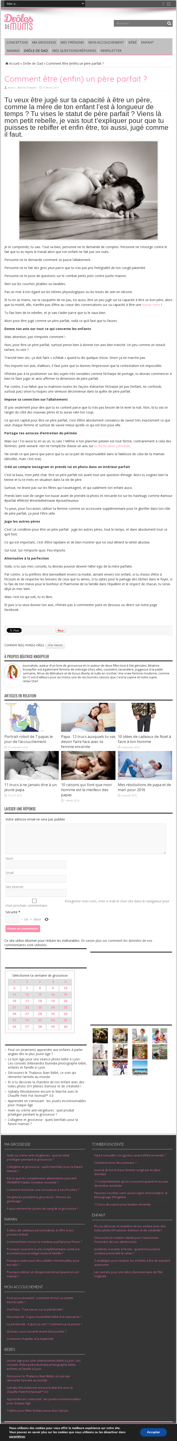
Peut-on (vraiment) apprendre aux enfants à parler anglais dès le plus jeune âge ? (45, 1051)
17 (27, 1001)
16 (14, 1001)
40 (65, 1026)
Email (10, 872)
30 (65, 1013)
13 (40, 994)
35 (65, 1020)
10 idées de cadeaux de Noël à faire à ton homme (144, 739)
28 (40, 1013)
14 (53, 994)
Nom (9, 858)
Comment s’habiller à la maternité (30, 1339)
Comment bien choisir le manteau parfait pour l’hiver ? (44, 1242)
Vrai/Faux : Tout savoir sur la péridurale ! (35, 1309)
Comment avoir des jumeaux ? (115, 1163)
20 (65, 1001)
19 (53, 1001)
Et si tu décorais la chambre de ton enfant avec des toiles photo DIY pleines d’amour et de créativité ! (46, 1084)
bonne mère (151, 304)
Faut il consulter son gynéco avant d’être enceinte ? (129, 1155)
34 (53, 1020)
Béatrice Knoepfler (27, 87)
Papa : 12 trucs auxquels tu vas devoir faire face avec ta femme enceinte (88, 741)
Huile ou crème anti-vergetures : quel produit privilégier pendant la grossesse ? (41, 1112)
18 (40, 1001)
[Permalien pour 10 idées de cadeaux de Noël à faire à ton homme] (145, 730)
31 (14, 1020)
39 (53, 1026)
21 (14, 1007)
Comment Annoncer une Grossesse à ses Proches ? (43, 1190)
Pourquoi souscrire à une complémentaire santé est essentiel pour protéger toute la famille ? (43, 1251)
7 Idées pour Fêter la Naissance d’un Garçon (37, 1410)
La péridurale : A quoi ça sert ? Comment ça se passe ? (44, 1324)
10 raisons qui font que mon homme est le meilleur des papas (86, 789)
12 (27, 994)
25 (65, 1007)
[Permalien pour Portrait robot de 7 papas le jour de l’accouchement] (31, 730)
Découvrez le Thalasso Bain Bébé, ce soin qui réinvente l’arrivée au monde (42, 1074)
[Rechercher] (169, 23)
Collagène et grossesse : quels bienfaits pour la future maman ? (43, 1121)
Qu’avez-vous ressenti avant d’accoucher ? (37, 1331)
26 (14, 1013)
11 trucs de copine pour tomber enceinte (122, 1204)
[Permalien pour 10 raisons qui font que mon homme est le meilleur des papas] (88, 778)
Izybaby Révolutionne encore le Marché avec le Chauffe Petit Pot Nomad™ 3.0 (43, 1093)
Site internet (15, 887)
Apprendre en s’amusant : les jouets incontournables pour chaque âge (47, 1103)
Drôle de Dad (33, 63)
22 (27, 1007)
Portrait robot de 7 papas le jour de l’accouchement (28, 739)
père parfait (55, 645)
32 (27, 1020)
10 (65, 988)
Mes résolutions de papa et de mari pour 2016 (144, 787)
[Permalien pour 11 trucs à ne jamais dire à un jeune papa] (31, 778)
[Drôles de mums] (18, 27)
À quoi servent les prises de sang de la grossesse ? (42, 1208)
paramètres (17, 1437)
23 (40, 1007)
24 (53, 1007)
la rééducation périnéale (112, 446)
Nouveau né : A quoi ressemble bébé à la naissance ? (44, 1317)
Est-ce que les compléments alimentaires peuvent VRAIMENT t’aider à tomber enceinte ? (41, 1180)
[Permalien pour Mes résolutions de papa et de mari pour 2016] (145, 778)
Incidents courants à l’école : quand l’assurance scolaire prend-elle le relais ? (127, 1251)
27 (27, 1013)
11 (14, 994)
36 (14, 1026)
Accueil (14, 63)
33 (40, 1020)
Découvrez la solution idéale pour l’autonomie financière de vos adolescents (126, 1240)
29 (53, 1013)
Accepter (153, 1432)
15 (65, 994)
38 (40, 1026)
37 (27, 1026)
